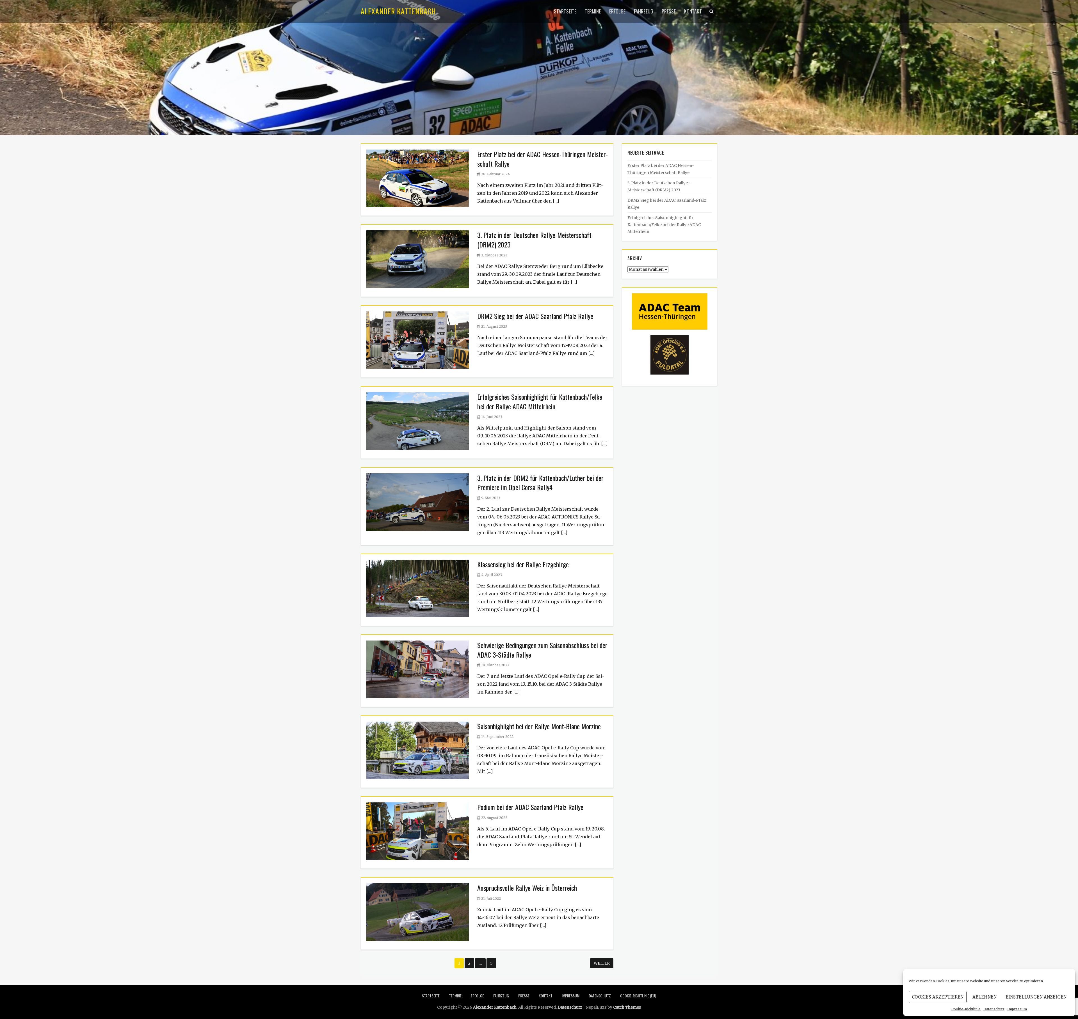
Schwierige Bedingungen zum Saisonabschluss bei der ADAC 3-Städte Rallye (542, 650)
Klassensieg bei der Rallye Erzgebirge (523, 564)
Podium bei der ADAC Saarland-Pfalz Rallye (530, 807)
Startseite (565, 11)
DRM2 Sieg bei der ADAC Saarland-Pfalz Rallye (535, 316)
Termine (593, 11)
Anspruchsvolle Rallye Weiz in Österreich (527, 888)
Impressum (1017, 1009)
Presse (669, 11)
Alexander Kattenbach (398, 11)
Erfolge (617, 11)
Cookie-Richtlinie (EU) (638, 996)
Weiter (602, 963)
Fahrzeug (643, 11)
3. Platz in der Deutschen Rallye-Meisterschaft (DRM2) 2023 (534, 239)
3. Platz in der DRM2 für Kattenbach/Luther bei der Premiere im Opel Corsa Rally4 (540, 482)
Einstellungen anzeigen (1036, 997)
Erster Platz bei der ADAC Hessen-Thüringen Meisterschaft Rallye (542, 159)
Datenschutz (993, 1009)
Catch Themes (627, 1007)
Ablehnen (984, 997)
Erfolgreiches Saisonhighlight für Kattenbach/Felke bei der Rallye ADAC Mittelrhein (539, 401)
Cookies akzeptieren (937, 997)
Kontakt (693, 11)
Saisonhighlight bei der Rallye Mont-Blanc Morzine (539, 726)
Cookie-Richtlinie (966, 1009)
